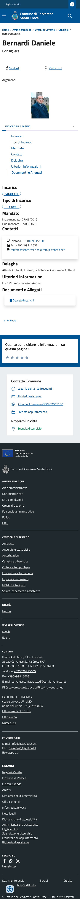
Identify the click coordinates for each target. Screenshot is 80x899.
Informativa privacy (14, 807)
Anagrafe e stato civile (16, 549)
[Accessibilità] (10, 889)
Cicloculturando (11, 784)
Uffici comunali (11, 801)
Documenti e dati (12, 493)
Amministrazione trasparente (20, 824)
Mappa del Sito (26, 885)
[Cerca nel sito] (68, 15)
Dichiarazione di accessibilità (19, 795)
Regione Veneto (13, 4)
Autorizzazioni (10, 555)
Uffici (5, 523)
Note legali (9, 813)
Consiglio (63, 30)
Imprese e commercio (15, 579)
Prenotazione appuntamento (20, 838)
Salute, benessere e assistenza (21, 591)
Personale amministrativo (18, 511)
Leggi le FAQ (10, 829)
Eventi (6, 637)
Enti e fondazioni (12, 499)
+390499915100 (33, 241)
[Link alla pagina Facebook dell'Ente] (4, 861)
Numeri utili (9, 723)
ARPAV (6, 790)
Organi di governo (13, 505)
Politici (6, 517)
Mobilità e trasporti (13, 585)
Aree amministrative (14, 488)
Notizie (6, 611)
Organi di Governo (45, 30)
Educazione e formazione (17, 573)
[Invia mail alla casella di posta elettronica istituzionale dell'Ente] (39, 681)
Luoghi (6, 631)
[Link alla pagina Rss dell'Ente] (18, 861)
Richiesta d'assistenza (15, 842)
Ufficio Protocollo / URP (16, 711)
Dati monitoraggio (13, 880)
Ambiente (8, 543)
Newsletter (9, 866)
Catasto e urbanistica (15, 561)
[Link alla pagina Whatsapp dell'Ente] (11, 861)
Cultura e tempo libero (16, 567)
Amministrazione (21, 30)
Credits (67, 880)
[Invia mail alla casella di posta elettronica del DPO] (24, 743)
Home (5, 30)
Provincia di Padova (14, 778)
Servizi (44, 880)
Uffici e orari (9, 717)
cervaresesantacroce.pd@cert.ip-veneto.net (37, 249)
